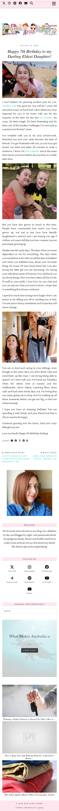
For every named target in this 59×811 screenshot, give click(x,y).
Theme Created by (29, 808)
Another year (9, 106)
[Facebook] (20, 4)
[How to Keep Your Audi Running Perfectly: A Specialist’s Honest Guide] (29, 737)
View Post (29, 650)
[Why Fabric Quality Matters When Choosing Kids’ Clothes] (29, 776)
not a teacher (32, 151)
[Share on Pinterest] (24, 440)
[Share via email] (12, 440)
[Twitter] (4, 4)
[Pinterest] (14, 4)
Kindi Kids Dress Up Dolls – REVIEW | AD (45, 455)
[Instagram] (9, 4)
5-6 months (46, 117)
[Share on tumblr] (27, 440)
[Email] (26, 4)
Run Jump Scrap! (33, 804)
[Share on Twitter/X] (20, 440)
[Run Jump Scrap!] (29, 27)
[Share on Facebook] (16, 440)
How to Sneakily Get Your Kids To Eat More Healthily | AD (15, 457)
